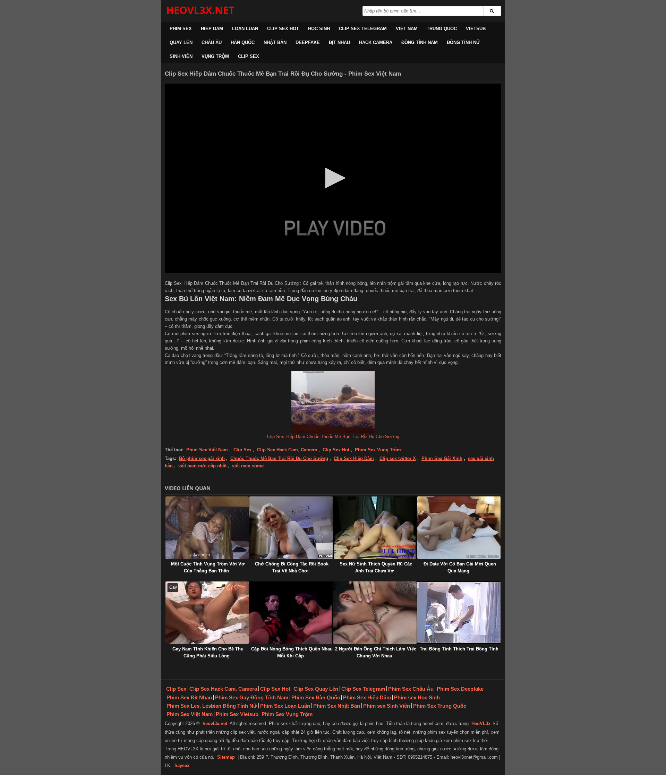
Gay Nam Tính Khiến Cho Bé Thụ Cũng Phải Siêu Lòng (208, 652)
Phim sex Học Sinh (417, 697)
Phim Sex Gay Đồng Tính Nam (251, 697)
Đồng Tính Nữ (463, 42)
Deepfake (308, 42)
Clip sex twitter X (397, 458)
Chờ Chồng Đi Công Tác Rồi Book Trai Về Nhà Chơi (291, 567)
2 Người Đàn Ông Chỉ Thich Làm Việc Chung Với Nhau (375, 652)
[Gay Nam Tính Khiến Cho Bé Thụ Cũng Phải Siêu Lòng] (207, 613)
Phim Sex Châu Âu (411, 689)
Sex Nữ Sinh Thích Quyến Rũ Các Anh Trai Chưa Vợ (376, 567)
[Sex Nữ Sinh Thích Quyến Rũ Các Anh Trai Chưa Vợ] (375, 528)
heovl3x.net (215, 723)
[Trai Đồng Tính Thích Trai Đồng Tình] (459, 613)
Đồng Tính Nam (419, 42)
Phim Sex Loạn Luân (285, 706)
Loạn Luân (245, 28)
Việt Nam (407, 28)
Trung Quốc (442, 28)
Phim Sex (181, 28)
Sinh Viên (181, 56)
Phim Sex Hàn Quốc (315, 697)
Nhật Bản (275, 42)
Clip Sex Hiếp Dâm (354, 458)
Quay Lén (181, 42)
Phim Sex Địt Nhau (189, 697)
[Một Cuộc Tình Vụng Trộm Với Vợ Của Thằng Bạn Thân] (207, 528)
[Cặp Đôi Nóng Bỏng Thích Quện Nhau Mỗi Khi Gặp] (291, 613)
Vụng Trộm (215, 56)
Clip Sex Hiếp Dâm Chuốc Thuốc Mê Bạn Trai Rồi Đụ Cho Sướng (333, 436)
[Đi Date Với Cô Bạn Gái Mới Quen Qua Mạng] (459, 528)
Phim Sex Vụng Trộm (378, 449)
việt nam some (248, 465)
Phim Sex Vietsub (237, 714)
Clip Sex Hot (283, 28)
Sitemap (226, 757)
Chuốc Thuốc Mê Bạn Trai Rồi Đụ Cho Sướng (279, 458)
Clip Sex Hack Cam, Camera (287, 449)
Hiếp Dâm (212, 28)
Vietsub (476, 28)
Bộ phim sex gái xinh (202, 458)
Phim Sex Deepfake (460, 689)
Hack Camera (375, 42)
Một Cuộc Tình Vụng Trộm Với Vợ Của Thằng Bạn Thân (208, 567)
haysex (181, 765)
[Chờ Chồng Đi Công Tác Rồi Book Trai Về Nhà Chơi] (291, 528)
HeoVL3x (480, 723)
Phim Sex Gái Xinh (441, 458)
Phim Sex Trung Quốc (439, 706)
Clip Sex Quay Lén (315, 689)
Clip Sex (248, 56)
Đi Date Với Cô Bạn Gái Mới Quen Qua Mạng (460, 567)
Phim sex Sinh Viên (386, 706)
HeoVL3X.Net (200, 10)
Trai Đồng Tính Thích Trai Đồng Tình (459, 648)
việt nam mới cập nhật (202, 465)
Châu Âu (212, 42)
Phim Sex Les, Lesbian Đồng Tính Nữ (211, 706)
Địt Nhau (339, 42)
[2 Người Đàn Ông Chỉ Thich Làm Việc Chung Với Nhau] (375, 613)
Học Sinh (319, 28)
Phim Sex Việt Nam (207, 449)
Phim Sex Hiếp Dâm (367, 697)
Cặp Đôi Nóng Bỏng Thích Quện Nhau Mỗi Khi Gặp (292, 652)
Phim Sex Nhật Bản (336, 706)
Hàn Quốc (243, 42)
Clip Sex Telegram (363, 28)
